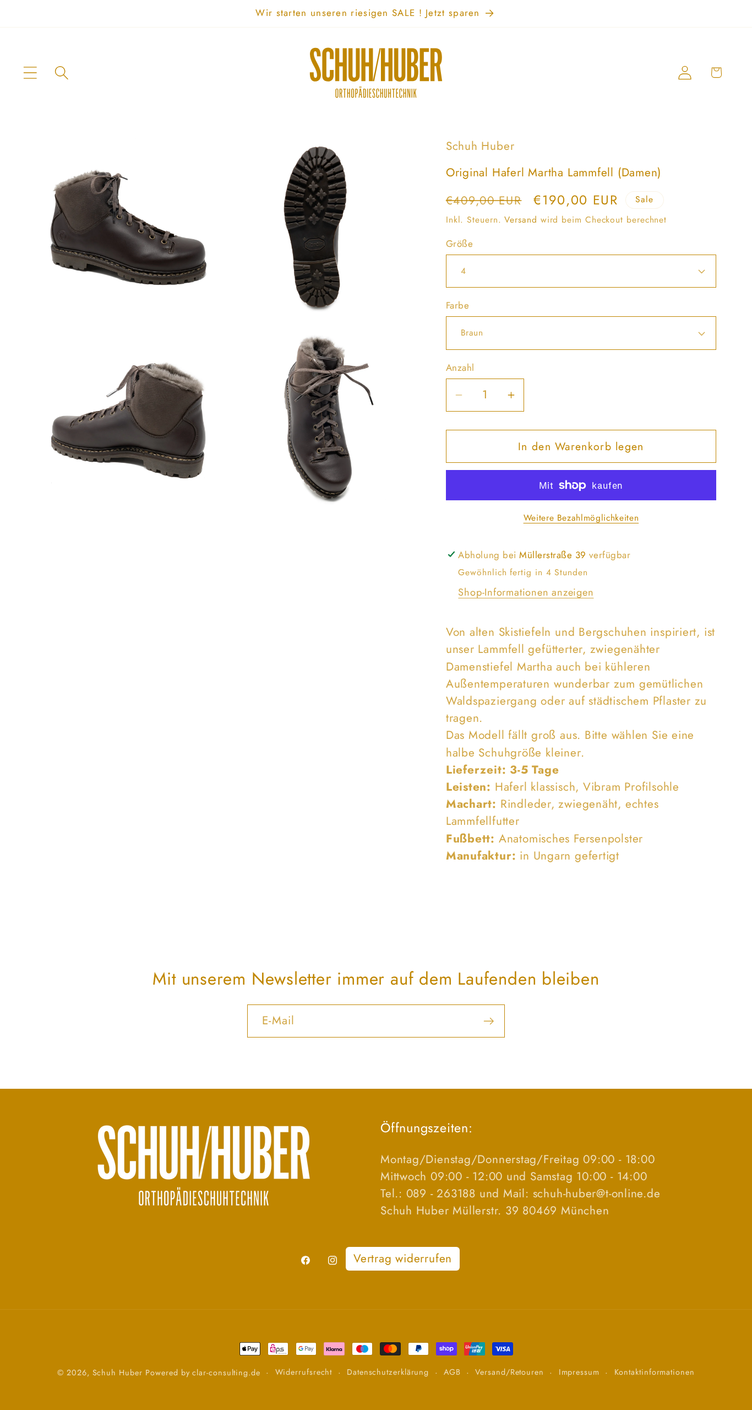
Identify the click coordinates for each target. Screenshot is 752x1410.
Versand (520, 219)
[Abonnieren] (488, 1021)
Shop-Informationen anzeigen (525, 592)
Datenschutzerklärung (388, 1371)
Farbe (458, 305)
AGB (452, 1371)
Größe (459, 243)
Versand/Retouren (509, 1371)
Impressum (579, 1371)
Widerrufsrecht (304, 1371)
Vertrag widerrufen (402, 1258)
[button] (30, 72)
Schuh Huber (117, 1372)
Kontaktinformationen (654, 1371)
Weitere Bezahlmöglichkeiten (581, 518)
